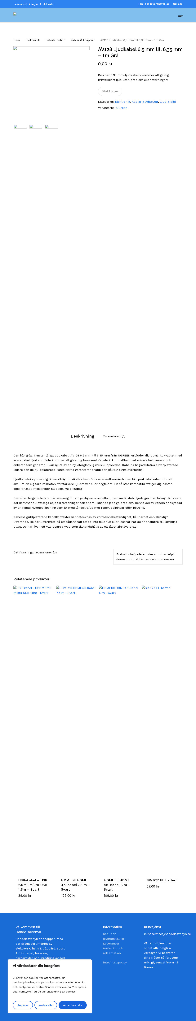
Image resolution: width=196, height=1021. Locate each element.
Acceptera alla (72, 1005)
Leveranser (111, 943)
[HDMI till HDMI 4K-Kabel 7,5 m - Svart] (76, 729)
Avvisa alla (45, 1005)
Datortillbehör (55, 40)
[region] (50, 986)
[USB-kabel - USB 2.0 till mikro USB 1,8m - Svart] (33, 729)
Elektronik (33, 40)
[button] (33, 891)
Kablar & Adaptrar (82, 40)
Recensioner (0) (114, 436)
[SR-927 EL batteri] (162, 729)
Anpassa (22, 1005)
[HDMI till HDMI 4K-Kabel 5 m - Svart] (119, 729)
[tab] (82, 436)
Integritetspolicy (115, 962)
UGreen (121, 108)
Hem (16, 40)
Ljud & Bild (168, 101)
